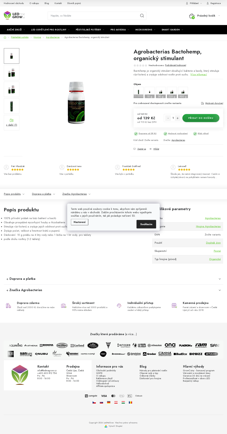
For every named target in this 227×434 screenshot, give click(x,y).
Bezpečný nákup (191, 381)
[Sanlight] (27, 354)
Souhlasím (146, 224)
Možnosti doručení (214, 103)
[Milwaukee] (153, 345)
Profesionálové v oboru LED (196, 378)
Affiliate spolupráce (105, 386)
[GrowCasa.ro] (130, 402)
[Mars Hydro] (89, 354)
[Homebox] (120, 354)
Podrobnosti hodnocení (175, 65)
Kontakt (58, 3)
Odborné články (147, 376)
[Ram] (199, 345)
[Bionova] (45, 345)
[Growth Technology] (91, 345)
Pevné (217, 251)
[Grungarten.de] (108, 402)
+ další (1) (11, 125)
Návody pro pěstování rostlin (153, 370)
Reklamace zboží (104, 378)
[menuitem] (16, 29)
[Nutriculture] (74, 354)
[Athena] (29, 345)
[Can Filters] (60, 345)
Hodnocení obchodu (14, 3)
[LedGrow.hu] (123, 402)
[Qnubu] (43, 354)
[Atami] (213, 354)
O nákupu (34, 3)
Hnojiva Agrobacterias (208, 226)
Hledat (142, 16)
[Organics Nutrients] (58, 354)
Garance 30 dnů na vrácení (196, 376)
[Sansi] (215, 345)
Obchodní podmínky (106, 370)
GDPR (99, 373)
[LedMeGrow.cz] (94, 402)
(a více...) (131, 334)
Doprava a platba (41, 194)
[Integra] (122, 345)
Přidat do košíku (200, 118)
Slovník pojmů (74, 3)
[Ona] (168, 345)
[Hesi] (106, 345)
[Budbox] (182, 354)
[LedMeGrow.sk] (101, 402)
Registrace (216, 3)
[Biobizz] (197, 354)
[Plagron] (184, 345)
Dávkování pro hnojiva (150, 378)
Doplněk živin (213, 243)
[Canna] (166, 354)
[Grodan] (151, 354)
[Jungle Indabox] (105, 354)
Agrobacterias (178, 140)
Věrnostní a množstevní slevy (196, 373)
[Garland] (76, 345)
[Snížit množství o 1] (168, 118)
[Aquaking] (14, 345)
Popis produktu (12, 194)
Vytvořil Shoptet (115, 426)
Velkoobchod (102, 383)
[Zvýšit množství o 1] (177, 118)
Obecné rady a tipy (149, 373)
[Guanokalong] (135, 354)
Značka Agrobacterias (74, 194)
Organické (215, 259)
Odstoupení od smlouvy (107, 381)
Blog (47, 3)
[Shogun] (12, 354)
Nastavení (80, 222)
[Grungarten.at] (116, 402)
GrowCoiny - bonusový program (198, 370)
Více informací (198, 74)
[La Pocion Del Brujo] (137, 345)
